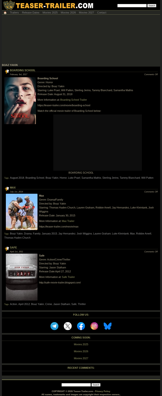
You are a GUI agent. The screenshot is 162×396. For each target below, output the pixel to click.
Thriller (82, 304)
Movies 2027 (86, 12)
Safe (13, 247)
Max (13, 187)
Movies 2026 (68, 12)
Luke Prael (74, 177)
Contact (101, 12)
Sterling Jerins (110, 177)
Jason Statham (61, 304)
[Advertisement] (81, 40)
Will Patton (147, 177)
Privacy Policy (102, 391)
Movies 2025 (50, 12)
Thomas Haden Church (17, 237)
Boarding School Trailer (73, 99)
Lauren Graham (102, 233)
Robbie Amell (143, 233)
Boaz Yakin (52, 177)
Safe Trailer (68, 277)
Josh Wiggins (84, 233)
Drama (28, 233)
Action (13, 304)
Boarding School (22, 70)
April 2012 (24, 304)
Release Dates (30, 12)
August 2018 (17, 177)
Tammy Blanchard (130, 177)
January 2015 (49, 233)
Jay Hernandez (66, 233)
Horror (63, 177)
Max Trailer (68, 221)
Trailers (14, 12)
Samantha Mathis (91, 177)
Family (36, 233)
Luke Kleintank (120, 233)
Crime (48, 304)
